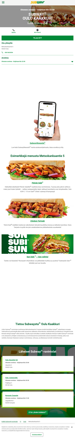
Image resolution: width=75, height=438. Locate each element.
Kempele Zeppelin (11, 395)
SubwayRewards (37, 143)
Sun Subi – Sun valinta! (37, 257)
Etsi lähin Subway (37, 412)
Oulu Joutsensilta (11, 378)
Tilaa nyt (37, 38)
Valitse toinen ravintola (37, 23)
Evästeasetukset (37, 434)
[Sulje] (72, 427)
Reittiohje (37, 32)
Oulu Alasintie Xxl (11, 360)
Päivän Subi (37, 183)
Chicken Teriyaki (37, 221)
